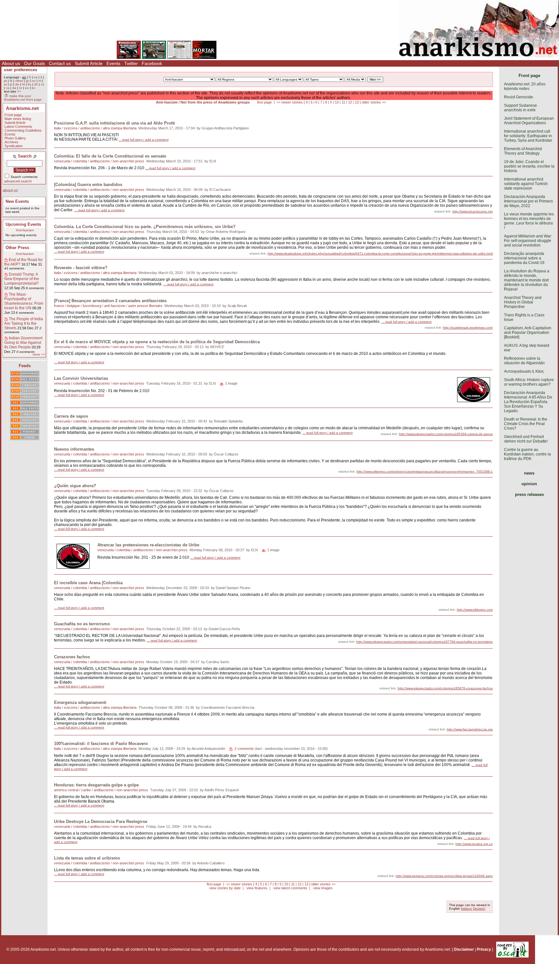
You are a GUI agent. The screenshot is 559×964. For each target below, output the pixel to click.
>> (19, 91)
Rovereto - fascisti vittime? (80, 267)
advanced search (18, 181)
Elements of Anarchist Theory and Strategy (523, 151)
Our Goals (34, 63)
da (14, 88)
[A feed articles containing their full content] (24, 409)
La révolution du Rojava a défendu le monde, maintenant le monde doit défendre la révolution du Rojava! (526, 280)
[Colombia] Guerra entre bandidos (88, 184)
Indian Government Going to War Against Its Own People (23, 342)
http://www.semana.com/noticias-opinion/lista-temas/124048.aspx (444, 876)
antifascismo (90, 128)
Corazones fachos (72, 656)
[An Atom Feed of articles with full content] (24, 380)
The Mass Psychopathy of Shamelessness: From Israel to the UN (23, 301)
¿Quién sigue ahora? (75, 485)
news (529, 473)
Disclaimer (464, 949)
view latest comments (290, 888)
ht (23, 84)
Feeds (25, 365)
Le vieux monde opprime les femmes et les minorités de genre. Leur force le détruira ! (529, 221)
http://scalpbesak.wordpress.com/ (468, 327)
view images (323, 888)
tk (11, 80)
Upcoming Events (23, 224)
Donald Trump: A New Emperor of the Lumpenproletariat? (21, 279)
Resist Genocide (518, 97)
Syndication (14, 146)
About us (11, 63)
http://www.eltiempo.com (475, 609)
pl (11, 84)
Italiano (466, 908)
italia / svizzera (65, 128)
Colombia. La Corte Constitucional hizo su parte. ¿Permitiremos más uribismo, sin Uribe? (145, 226)
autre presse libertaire (145, 306)
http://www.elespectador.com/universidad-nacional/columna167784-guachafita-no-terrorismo (424, 641)
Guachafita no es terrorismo (82, 623)
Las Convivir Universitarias (81, 378)
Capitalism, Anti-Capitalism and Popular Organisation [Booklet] (527, 332)
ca (7, 88)
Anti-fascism (25, 230)
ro (20, 88)
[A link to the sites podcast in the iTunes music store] (24, 438)
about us (10, 190)
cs (42, 84)
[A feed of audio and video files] (24, 397)
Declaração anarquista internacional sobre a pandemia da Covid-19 (524, 258)
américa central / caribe (72, 790)
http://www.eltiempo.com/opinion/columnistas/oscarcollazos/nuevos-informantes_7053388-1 (424, 471)
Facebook (152, 63)
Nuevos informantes (74, 449)
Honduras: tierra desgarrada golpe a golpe (96, 785)
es (36, 77)
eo (27, 88)
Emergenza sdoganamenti (80, 702)
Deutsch (479, 908)
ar (5, 84)
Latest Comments (18, 126)
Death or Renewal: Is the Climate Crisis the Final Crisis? (525, 424)
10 (337, 102)
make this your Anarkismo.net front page (23, 97)
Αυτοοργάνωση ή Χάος (524, 371)
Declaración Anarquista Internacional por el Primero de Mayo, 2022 (528, 201)
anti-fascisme (114, 306)
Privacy (484, 949)
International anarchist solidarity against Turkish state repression (526, 184)
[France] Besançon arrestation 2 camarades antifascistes (110, 300)
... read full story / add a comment (143, 139)
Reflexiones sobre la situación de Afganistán (524, 360)
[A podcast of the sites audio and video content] (24, 432)
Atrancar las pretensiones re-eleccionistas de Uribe (148, 544)
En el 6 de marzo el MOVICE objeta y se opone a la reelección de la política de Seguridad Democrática (157, 341)
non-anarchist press (128, 161)
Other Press (17, 247)
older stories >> (374, 102)
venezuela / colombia (70, 161)
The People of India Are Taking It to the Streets (23, 323)
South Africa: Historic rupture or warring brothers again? (529, 382)
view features (257, 888)
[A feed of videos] (24, 385)
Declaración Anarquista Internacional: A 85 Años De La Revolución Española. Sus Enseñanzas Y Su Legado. (528, 401)
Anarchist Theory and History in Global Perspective (523, 302)
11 (343, 102)
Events (113, 63)
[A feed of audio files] (24, 391)
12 (350, 102)
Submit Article (89, 63)
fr (30, 77)
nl (39, 80)
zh (36, 84)
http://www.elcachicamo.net (472, 211)
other (19, 80)
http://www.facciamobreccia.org (470, 729)
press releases (529, 494)
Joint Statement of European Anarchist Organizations (529, 120)
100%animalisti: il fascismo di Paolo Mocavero (101, 743)
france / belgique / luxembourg (77, 306)
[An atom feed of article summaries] (24, 374)
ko (33, 88)
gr (27, 80)
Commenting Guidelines (23, 130)
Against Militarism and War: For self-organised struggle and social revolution (528, 240)
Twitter (131, 63)
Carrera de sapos (71, 416)
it (41, 77)
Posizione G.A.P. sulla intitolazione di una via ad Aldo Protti (114, 123)
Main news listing (18, 119)
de (17, 84)
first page (264, 102)
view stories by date (225, 888)
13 (357, 102)
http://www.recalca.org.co (474, 844)
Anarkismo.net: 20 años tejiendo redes (524, 86)
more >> (39, 354)
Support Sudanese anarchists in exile (520, 107)
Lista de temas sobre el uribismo (87, 858)
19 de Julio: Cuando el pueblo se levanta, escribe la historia (529, 166)
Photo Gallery (15, 138)
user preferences (20, 69)
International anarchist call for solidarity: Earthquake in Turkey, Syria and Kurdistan (528, 136)
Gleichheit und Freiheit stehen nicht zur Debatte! (526, 439)
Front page (13, 115)
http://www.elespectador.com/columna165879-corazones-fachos (445, 688)
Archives (11, 142)
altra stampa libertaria (120, 128)
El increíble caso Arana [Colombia (88, 582)
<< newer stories (290, 102)
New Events (17, 201)
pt (5, 80)
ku (29, 84)
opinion (529, 483)
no (34, 80)
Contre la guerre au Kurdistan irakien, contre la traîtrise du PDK (527, 454)
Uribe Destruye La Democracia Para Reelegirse (100, 821)
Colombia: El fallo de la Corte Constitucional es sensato (110, 156)
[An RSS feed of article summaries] (24, 403)
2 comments (244, 748)
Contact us (60, 63)
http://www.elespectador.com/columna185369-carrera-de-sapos (446, 434)
